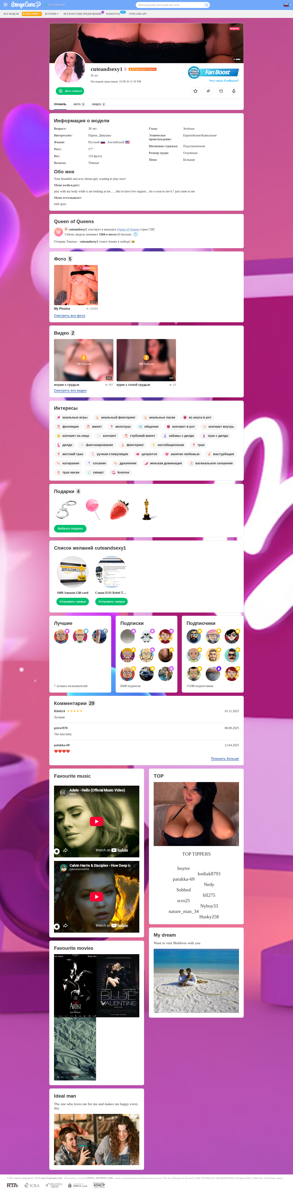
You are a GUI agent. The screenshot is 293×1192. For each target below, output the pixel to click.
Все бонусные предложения (82, 14)
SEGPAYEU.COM (104, 1178)
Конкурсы (113, 14)
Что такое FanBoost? (224, 80)
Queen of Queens (128, 229)
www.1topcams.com (51, 1178)
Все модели (11, 14)
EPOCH (90, 1178)
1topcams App (137, 14)
